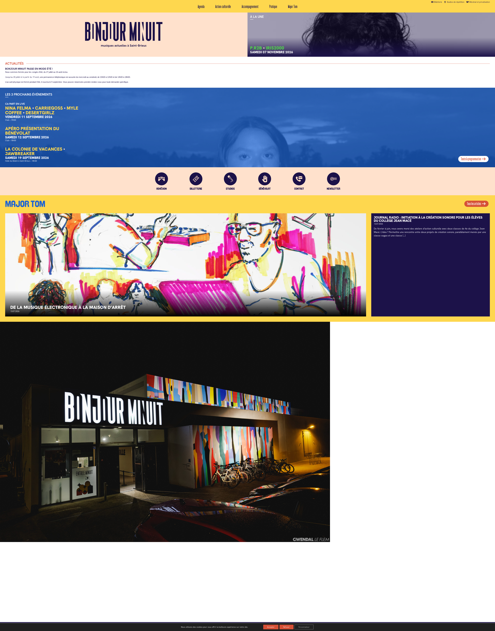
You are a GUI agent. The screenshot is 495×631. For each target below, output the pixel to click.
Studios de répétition (455, 2)
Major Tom (292, 6)
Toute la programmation (471, 159)
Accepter (271, 627)
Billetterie (438, 2)
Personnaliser (304, 627)
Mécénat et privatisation (479, 2)
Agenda (201, 6)
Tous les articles (474, 204)
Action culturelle (223, 6)
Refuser (286, 627)
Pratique (273, 6)
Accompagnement (250, 6)
